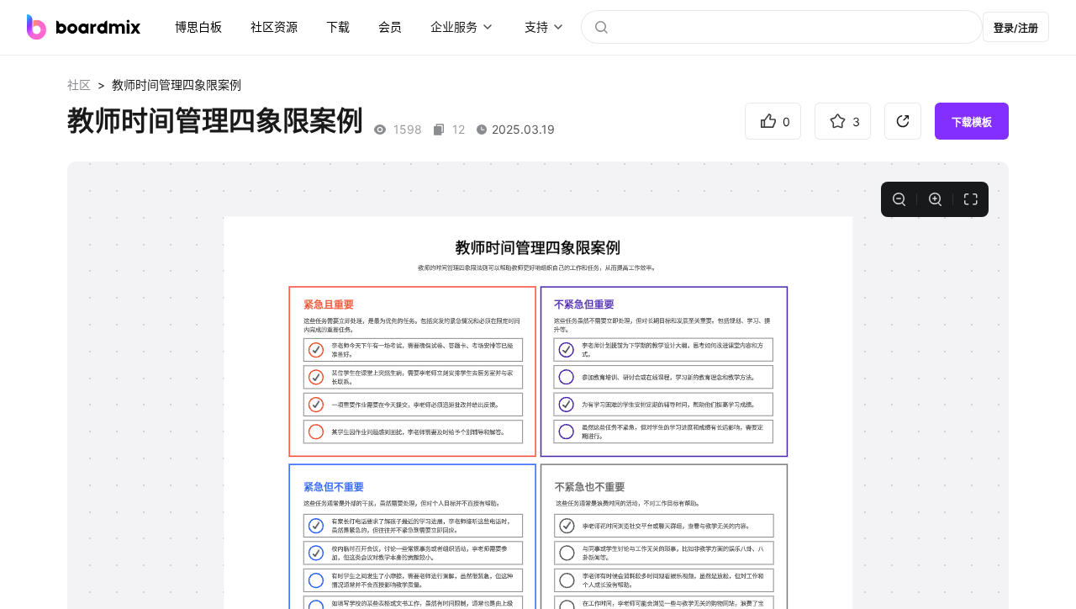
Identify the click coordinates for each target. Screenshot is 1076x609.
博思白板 (198, 26)
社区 (79, 84)
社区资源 (274, 26)
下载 (338, 26)
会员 (390, 26)
